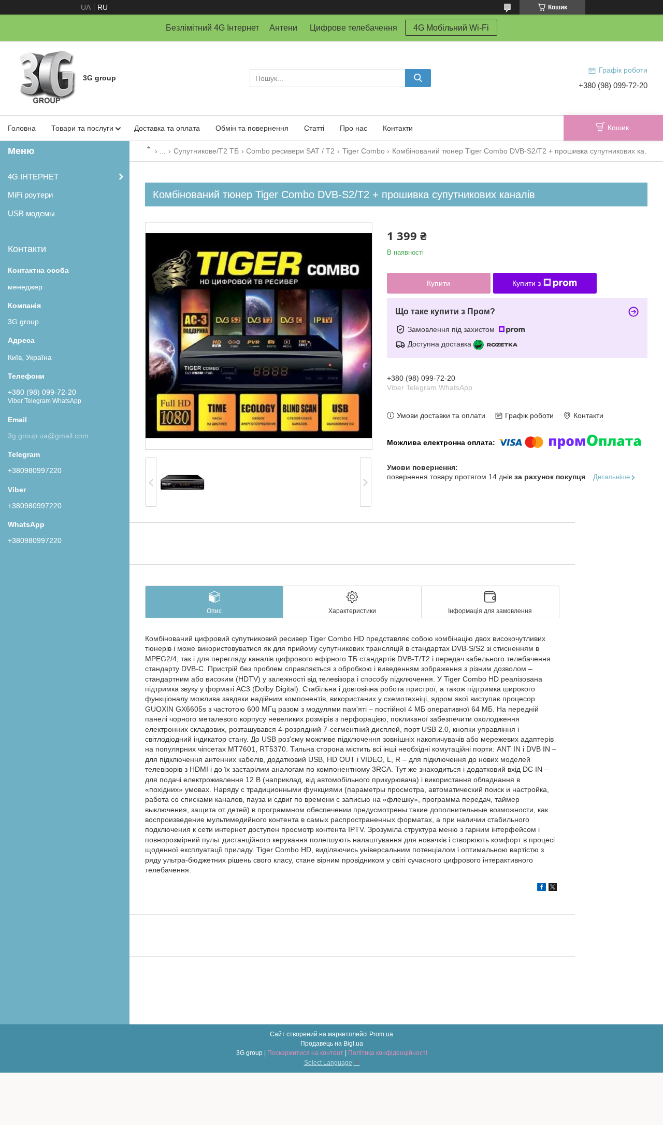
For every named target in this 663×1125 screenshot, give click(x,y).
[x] (553, 888)
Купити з (526, 283)
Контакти (398, 128)
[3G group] (47, 77)
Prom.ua (381, 1034)
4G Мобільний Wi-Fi (451, 27)
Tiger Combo (363, 151)
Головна (22, 128)
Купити (438, 283)
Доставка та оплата (167, 128)
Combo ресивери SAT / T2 (290, 151)
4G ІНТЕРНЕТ (33, 176)
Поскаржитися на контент (305, 1053)
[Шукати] (418, 78)
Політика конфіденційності (387, 1053)
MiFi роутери (30, 194)
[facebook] (541, 888)
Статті (314, 128)
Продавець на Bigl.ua (331, 1043)
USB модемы (31, 213)
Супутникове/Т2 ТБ (206, 151)
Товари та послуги (82, 128)
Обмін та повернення (252, 128)
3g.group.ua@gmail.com (48, 436)
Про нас (353, 128)
